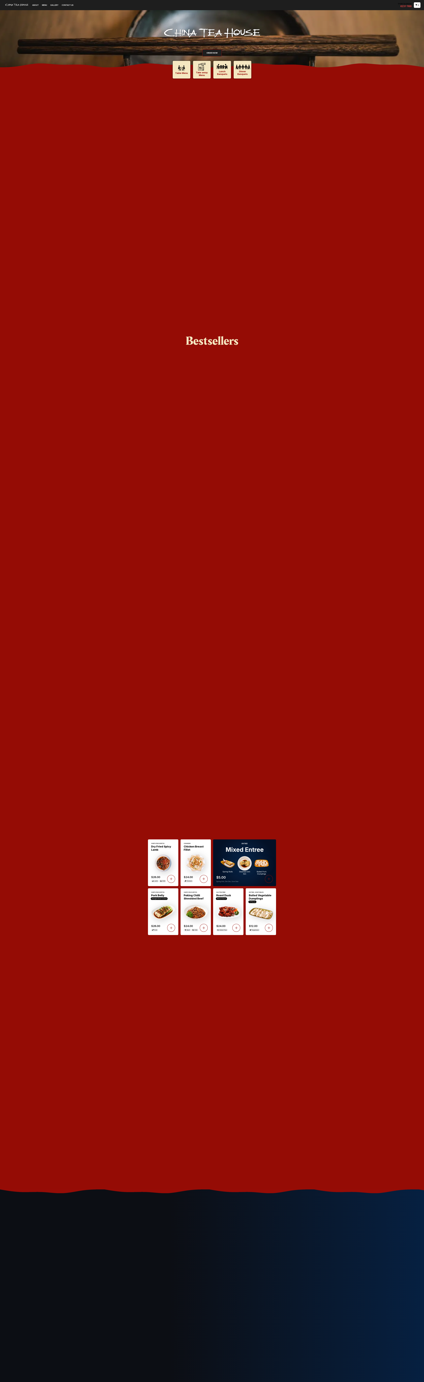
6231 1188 (406, 6)
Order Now (212, 53)
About (35, 5)
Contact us (67, 5)
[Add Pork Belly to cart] (171, 928)
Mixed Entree (245, 849)
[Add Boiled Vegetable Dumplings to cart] (269, 928)
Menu (44, 5)
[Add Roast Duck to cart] (236, 928)
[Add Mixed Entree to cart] (269, 879)
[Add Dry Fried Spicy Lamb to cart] (171, 879)
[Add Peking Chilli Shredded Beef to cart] (204, 928)
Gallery (54, 5)
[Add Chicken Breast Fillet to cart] (204, 879)
